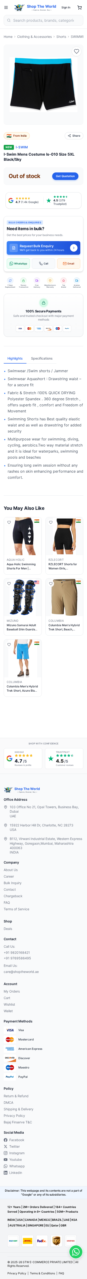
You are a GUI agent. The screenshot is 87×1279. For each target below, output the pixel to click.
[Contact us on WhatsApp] (75, 1251)
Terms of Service (16, 909)
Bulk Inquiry (13, 883)
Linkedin (15, 1173)
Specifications (42, 358)
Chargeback (13, 896)
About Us (11, 870)
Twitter (14, 1146)
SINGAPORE (35, 1225)
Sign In (65, 7)
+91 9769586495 (17, 958)
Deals (8, 929)
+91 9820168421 (17, 952)
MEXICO (44, 1220)
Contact (10, 889)
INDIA (11, 1220)
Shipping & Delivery (18, 1109)
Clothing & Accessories (34, 37)
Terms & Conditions (42, 1273)
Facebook (16, 1140)
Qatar (55, 1225)
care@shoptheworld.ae (21, 972)
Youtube (15, 1159)
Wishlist (9, 1004)
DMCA (8, 1102)
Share (76, 135)
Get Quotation (65, 176)
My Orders (12, 991)
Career (9, 876)
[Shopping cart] (79, 7)
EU (47, 1225)
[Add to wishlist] (76, 51)
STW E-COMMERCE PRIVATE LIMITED (48, 1262)
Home (8, 37)
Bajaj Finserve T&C (18, 1122)
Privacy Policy (14, 1116)
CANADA (31, 1220)
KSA (74, 1220)
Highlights (15, 358)
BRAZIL (57, 1220)
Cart (7, 998)
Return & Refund (16, 1096)
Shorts (61, 37)
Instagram (17, 1153)
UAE (67, 1220)
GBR (63, 1225)
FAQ (7, 902)
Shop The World (41, 6)
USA (20, 1220)
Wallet (8, 1011)
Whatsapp (17, 1166)
